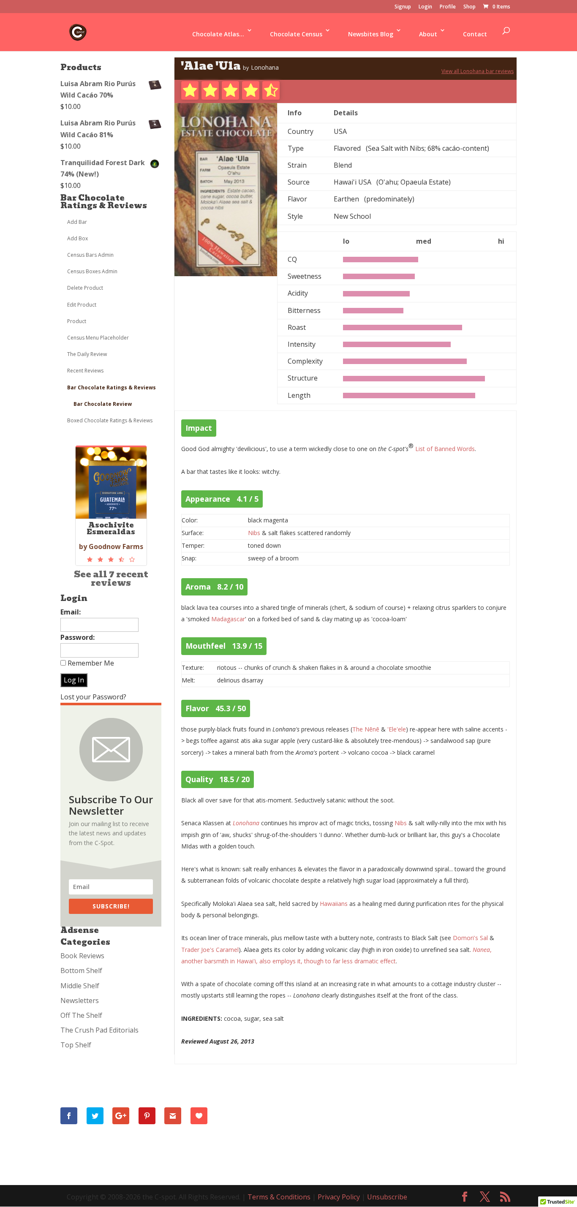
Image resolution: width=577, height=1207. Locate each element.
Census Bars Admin (90, 254)
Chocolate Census (296, 34)
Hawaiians (334, 904)
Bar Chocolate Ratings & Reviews (103, 202)
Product (76, 321)
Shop (469, 7)
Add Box (77, 238)
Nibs (254, 533)
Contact (475, 34)
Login (425, 7)
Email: (70, 612)
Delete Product (85, 287)
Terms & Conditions (279, 1197)
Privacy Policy (339, 1197)
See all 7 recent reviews (111, 579)
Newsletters (79, 1000)
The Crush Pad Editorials (99, 1030)
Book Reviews (82, 955)
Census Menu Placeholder (98, 337)
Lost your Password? (93, 696)
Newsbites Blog (370, 34)
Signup (403, 7)
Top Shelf (75, 1044)
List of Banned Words (445, 449)
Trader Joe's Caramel (210, 950)
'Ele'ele (396, 729)
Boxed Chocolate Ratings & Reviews (109, 420)
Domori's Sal (470, 938)
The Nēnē (365, 729)
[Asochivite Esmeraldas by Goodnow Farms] (111, 559)
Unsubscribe (387, 1197)
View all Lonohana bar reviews (477, 71)
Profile (448, 7)
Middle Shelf (79, 985)
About (428, 34)
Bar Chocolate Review (102, 404)
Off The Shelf (81, 1015)
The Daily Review (87, 354)
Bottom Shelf (81, 970)
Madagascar (228, 619)
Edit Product (81, 304)
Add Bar (77, 222)
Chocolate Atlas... (218, 34)
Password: (77, 637)
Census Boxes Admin (92, 271)
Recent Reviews (85, 370)
